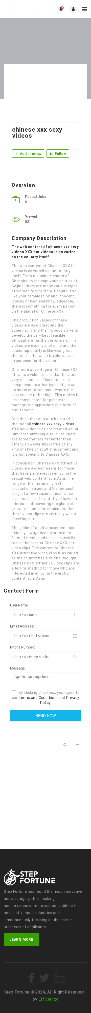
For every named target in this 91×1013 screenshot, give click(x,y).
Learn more (21, 940)
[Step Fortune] (25, 9)
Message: (18, 668)
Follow (60, 154)
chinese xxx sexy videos (53, 424)
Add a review (30, 154)
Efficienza (48, 999)
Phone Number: (22, 647)
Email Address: (22, 626)
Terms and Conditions (38, 698)
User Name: (19, 605)
